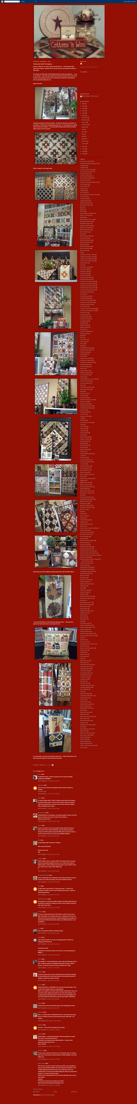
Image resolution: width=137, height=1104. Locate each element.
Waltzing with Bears (86, 708)
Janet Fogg (83, 426)
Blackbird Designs (85, 223)
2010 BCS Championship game (89, 163)
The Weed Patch (84, 675)
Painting (82, 517)
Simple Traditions (85, 631)
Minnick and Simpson (86, 491)
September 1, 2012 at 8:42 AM (48, 933)
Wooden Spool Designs (87, 724)
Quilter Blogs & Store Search (90, 96)
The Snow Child (84, 670)
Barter (82, 209)
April (83, 136)
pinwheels (83, 538)
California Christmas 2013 (87, 258)
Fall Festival (83, 354)
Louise (40, 984)
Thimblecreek (84, 679)
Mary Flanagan (84, 472)
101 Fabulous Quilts (86, 161)
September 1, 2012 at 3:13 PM (48, 967)
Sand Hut (83, 615)
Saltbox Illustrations (86, 610)
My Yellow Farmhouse (86, 507)
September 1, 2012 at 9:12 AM (48, 944)
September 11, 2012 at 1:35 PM (49, 1029)
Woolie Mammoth (85, 743)
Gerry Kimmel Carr (85, 389)
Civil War (82, 294)
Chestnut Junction (85, 267)
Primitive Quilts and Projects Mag (89, 555)
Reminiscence (84, 606)
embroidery (83, 341)
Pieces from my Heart (86, 532)
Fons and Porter (84, 374)
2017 (83, 103)
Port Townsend (84, 544)
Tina (39, 886)
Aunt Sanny (83, 196)
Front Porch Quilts (85, 381)
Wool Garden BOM (85, 735)
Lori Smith (83, 464)
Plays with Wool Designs (87, 540)
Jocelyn (40, 911)
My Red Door (84, 503)
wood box (83, 722)
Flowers (82, 368)
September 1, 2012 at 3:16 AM (48, 781)
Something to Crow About (87, 644)
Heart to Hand (84, 401)
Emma (82, 343)
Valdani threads (84, 702)
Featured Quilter (84, 364)
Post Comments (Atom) (47, 1095)
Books (82, 234)
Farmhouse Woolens (86, 360)
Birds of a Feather (85, 215)
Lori (39, 928)
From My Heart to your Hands (88, 379)
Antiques (82, 188)
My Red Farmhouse (85, 505)
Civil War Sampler (85, 298)
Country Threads (85, 318)
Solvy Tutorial (84, 641)
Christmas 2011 (84, 275)
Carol (39, 774)
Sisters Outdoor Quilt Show (88, 635)
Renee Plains (84, 608)
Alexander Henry (85, 173)
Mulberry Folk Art (85, 501)
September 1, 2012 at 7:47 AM (48, 894)
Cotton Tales (83, 306)
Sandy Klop (83, 619)
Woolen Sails (84, 739)
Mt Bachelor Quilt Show (87, 499)
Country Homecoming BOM (88, 308)
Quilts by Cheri (84, 590)
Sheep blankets (84, 629)
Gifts (81, 391)
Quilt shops (83, 575)
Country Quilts (84, 314)
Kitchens (82, 451)
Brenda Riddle (84, 238)
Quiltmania (83, 586)
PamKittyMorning (85, 519)
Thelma (40, 971)
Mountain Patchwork (86, 497)
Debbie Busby (84, 325)
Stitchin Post (84, 654)
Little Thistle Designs (86, 461)
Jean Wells (83, 428)
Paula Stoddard (84, 530)
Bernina (82, 211)
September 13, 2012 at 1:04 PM (49, 1085)
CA (81, 252)
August (84, 127)
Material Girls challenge (86, 478)
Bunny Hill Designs (85, 246)
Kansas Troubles (85, 439)
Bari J (81, 207)
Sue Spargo (83, 656)
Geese (82, 385)
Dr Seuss (82, 329)
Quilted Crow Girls (85, 579)
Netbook (82, 513)
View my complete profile (88, 67)
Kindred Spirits (84, 449)
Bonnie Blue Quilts (85, 229)
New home (83, 515)
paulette (40, 858)
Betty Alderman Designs (87, 213)
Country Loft (84, 312)
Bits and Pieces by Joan (87, 219)
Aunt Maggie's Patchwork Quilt (89, 194)
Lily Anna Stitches (85, 459)
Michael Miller (84, 488)
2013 (83, 113)
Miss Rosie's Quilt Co (86, 493)
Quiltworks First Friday (86, 596)
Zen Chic (82, 747)
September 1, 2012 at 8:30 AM (48, 924)
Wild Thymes (84, 718)
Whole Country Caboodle (87, 716)
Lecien (82, 455)
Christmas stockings (86, 292)
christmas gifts (42, 791)
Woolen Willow (84, 741)
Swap (81, 658)
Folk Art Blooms (84, 370)
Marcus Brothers (85, 470)
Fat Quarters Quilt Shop (87, 362)
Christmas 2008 (84, 269)
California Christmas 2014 (87, 260)
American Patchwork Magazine (89, 182)
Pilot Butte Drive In (85, 534)
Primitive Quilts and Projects (88, 553)
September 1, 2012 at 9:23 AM (48, 955)
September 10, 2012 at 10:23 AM (49, 1020)
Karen (39, 798)
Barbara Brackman (85, 202)
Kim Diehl (83, 447)
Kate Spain (83, 443)
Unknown (40, 785)
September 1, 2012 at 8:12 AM (48, 907)
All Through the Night (86, 178)
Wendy (40, 1003)
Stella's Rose (84, 650)
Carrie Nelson (84, 263)
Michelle (40, 1025)
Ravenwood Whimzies (86, 598)
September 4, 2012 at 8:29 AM (48, 999)
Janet (39, 937)
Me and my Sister (85, 484)
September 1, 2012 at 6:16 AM (48, 854)
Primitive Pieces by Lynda (87, 551)
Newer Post (36, 1091)
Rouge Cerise (42, 812)
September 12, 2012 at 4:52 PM (49, 1059)
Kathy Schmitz (84, 445)
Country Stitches (85, 316)
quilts (81, 588)
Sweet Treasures (84, 660)
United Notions (84, 697)
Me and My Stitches (43, 875)
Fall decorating (84, 352)
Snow (81, 637)
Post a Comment (38, 1089)
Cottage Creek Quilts (86, 304)
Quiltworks (83, 594)
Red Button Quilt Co (86, 602)
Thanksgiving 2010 (85, 668)
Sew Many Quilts (85, 623)
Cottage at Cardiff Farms (87, 302)
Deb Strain (83, 323)
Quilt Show (83, 577)
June (83, 131)
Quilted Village (84, 581)
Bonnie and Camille (85, 227)
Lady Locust (41, 1063)
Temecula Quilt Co (85, 666)
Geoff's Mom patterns (86, 387)
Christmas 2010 (84, 273)
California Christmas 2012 (87, 256)
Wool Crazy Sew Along (86, 733)
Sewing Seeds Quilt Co (86, 627)
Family (82, 356)
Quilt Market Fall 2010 (86, 569)
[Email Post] (52, 765)
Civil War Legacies (85, 296)
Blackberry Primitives (86, 221)
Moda (81, 495)
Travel (82, 691)
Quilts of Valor (84, 592)
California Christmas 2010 (87, 254)
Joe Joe (82, 435)
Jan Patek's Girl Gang (86, 422)
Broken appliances (85, 242)
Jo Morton (83, 430)
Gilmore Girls (84, 393)
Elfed (81, 337)
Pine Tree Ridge (84, 536)
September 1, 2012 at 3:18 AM (48, 793)
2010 (83, 149)
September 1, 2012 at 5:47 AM (48, 821)
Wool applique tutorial (86, 729)
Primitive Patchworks (86, 549)
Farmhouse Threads (86, 358)
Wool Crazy (83, 731)
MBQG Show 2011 (85, 482)
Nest (81, 511)
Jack (81, 418)
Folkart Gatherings (85, 372)
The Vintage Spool (85, 673)
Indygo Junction (85, 416)
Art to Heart (83, 192)
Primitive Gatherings (86, 546)
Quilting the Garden (86, 583)
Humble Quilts (84, 412)
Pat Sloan (83, 522)
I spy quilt (83, 414)
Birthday (82, 217)
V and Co (82, 699)
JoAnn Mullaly (84, 432)
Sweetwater (83, 662)
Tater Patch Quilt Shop (86, 664)
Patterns (82, 526)
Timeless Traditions (85, 687)
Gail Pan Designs (85, 383)
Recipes (82, 600)
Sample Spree (84, 612)
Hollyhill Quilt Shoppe (86, 408)
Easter (82, 335)
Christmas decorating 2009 (87, 283)
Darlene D (40, 1050)
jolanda (40, 1034)
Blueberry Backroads (86, 225)
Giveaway (83, 395)
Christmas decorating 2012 (87, 287)
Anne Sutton (83, 186)
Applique (82, 190)
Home (55, 1091)
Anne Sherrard (84, 184)
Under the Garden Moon (87, 695)
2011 (83, 146)
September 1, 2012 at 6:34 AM (48, 882)
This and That (84, 683)
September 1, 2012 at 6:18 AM (48, 871)
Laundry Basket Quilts (86, 453)
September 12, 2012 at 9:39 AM (49, 1046)
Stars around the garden (87, 648)
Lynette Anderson (85, 466)
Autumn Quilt (84, 198)
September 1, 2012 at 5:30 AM (48, 808)
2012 (83, 115)
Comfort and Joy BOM (86, 300)
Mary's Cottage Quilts (86, 474)
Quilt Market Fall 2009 (86, 567)
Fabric (82, 345)
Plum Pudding (84, 542)
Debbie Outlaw (84, 327)
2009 (83, 151)
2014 (83, 110)
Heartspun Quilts (85, 403)
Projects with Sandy (86, 563)
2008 (83, 153)
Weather (82, 710)
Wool (81, 726)
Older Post (74, 1091)
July (83, 129)
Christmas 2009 (84, 271)
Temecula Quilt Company (42, 64)
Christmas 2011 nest (86, 279)
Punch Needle (84, 565)
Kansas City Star (85, 437)
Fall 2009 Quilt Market (86, 348)
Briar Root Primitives (86, 240)
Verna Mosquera (84, 706)
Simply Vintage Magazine (87, 633)
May (83, 134)
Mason (82, 476)
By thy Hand (83, 250)
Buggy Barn (83, 244)
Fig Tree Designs (85, 366)
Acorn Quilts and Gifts (86, 171)
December (85, 117)
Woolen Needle (84, 737)
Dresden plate (84, 333)
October (84, 122)
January (84, 143)
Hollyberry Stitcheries (86, 406)
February (84, 141)
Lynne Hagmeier (84, 468)
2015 (83, 108)
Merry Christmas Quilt (86, 486)
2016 (83, 106)
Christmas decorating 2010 (87, 285)
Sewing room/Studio (86, 625)
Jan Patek (83, 420)
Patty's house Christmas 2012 (88, 528)
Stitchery (82, 652)
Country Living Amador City (88, 310)
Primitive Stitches (85, 557)
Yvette (39, 825)
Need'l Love (83, 509)
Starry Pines (83, 646)
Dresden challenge (85, 331)
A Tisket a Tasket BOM (86, 169)
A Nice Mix (83, 167)
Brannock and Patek (86, 236)
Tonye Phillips (84, 689)
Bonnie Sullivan (84, 232)
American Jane (84, 180)
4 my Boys (83, 165)
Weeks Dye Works (85, 712)
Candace (40, 1012)
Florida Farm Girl (43, 899)
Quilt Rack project (85, 573)
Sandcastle (83, 617)
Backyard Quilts (84, 200)
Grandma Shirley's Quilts (87, 399)
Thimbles (83, 681)
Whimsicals (83, 714)
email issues (83, 339)
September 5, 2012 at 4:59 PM (48, 1008)
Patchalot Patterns (85, 524)
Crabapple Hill (84, 321)
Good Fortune (84, 397)
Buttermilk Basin (85, 248)
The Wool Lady (84, 677)
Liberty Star (83, 457)
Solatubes (83, 639)
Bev (39, 840)
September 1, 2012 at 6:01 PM (48, 980)
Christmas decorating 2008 (87, 281)
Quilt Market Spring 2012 (87, 571)
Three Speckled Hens (86, 685)
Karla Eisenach (84, 441)
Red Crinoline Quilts (86, 604)
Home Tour (83, 410)
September (85, 124)
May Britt (82, 480)
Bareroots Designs (85, 205)
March (83, 138)
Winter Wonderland (85, 720)
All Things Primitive (85, 176)
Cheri (81, 265)
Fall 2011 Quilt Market (86, 350)
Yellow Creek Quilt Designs (87, 745)
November (85, 119)
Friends (82, 377)
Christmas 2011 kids (86, 277)
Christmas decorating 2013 (87, 290)
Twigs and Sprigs (85, 693)
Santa (81, 621)
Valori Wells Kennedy (86, 704)
